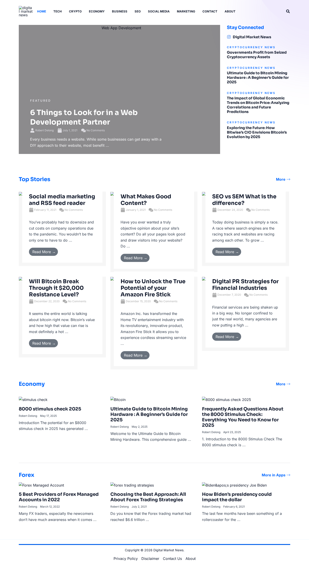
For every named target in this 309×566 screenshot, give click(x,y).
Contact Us (172, 558)
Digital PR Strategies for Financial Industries (245, 284)
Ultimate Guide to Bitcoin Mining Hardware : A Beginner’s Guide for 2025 (258, 77)
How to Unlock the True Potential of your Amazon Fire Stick (153, 288)
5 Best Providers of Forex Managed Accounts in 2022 (59, 497)
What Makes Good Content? (146, 199)
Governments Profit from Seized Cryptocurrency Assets (257, 54)
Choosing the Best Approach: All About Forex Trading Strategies (148, 497)
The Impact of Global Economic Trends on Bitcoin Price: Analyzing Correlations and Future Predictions (258, 105)
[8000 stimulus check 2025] (33, 399)
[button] (288, 11)
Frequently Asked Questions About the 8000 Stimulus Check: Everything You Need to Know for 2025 (242, 417)
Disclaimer (150, 558)
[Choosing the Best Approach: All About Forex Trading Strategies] (132, 484)
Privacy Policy (126, 558)
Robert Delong (44, 130)
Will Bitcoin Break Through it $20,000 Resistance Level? (56, 288)
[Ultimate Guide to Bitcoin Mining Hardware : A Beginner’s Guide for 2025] (118, 399)
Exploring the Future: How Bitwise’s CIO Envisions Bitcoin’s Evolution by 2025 (257, 132)
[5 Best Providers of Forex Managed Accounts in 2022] (41, 484)
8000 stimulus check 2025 (50, 409)
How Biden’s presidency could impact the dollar (237, 497)
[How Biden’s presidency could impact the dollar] (234, 484)
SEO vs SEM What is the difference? (244, 199)
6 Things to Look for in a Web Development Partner (84, 117)
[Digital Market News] (229, 37)
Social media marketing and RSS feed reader (62, 199)
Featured (40, 100)
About (190, 558)
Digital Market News (252, 37)
